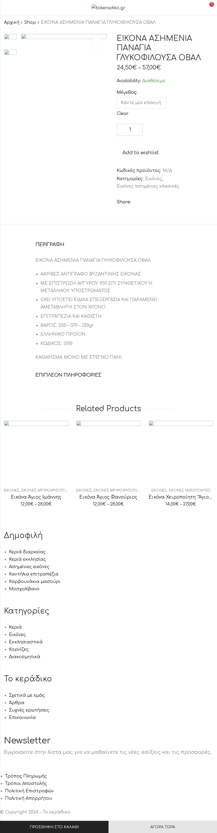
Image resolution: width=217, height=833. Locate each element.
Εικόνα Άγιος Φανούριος (108, 497)
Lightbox (96, 43)
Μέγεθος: (127, 92)
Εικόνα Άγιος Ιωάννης (36, 497)
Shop (30, 22)
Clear (123, 113)
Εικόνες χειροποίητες (189, 490)
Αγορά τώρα (162, 827)
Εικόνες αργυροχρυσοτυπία (45, 490)
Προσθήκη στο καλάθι (54, 827)
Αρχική (11, 22)
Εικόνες (153, 178)
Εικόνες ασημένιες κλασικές (148, 186)
